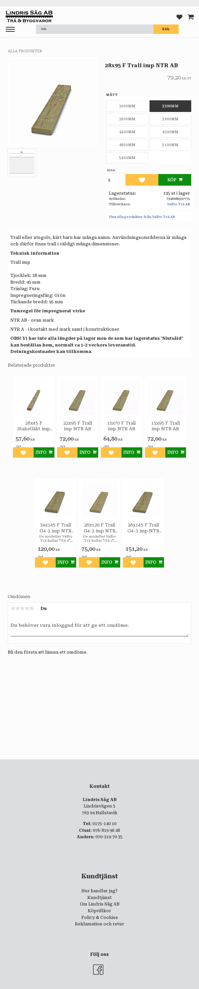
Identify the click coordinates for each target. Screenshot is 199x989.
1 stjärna (13, 608)
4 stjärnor (27, 608)
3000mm (127, 106)
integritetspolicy (141, 763)
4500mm (170, 132)
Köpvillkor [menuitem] (99, 910)
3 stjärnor (22, 608)
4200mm (127, 132)
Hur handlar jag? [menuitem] (99, 890)
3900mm (170, 119)
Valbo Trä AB (178, 204)
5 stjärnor (31, 608)
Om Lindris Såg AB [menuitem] (99, 904)
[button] (10, 29)
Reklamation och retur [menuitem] (99, 924)
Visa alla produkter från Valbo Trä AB (142, 217)
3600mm (127, 119)
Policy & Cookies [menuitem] (99, 917)
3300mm (170, 106)
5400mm (127, 158)
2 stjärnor (17, 608)
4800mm (127, 145)
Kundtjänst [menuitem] (99, 897)
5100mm (170, 145)
